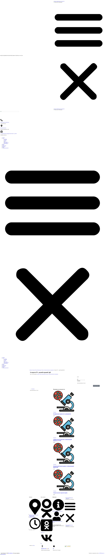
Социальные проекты (5, 367)
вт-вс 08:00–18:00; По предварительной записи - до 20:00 (9, 133)
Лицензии (5, 359)
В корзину (54, 412)
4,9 (53, 548)
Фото (4, 141)
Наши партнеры (6, 142)
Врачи (3, 144)
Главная (3, 137)
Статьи (5, 140)
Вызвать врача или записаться (5, 122)
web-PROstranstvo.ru (101, 553)
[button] (78, 55)
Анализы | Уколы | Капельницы (41, 374)
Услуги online (4, 145)
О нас (3, 138)
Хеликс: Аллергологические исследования (52, 374)
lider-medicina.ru (10, 553)
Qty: (77, 379)
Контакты (3, 146)
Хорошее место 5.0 (45, 548)
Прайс (3, 147)
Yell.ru (34, 545)
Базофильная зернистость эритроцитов (62, 413)
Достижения (6, 143)
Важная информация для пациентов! (59, 1)
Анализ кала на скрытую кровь (60, 492)
